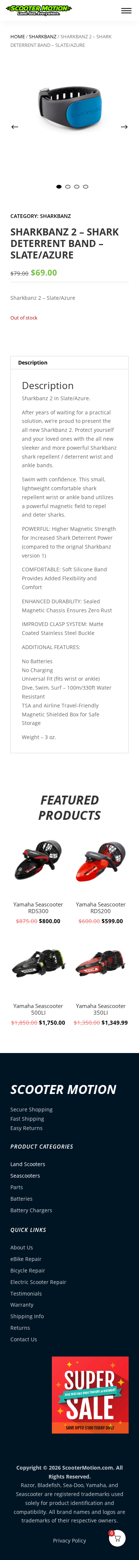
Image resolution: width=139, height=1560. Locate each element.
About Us (21, 1247)
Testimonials (26, 1293)
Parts (16, 1187)
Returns (20, 1327)
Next (117, 127)
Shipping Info (27, 1316)
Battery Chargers (31, 1210)
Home (17, 36)
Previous (21, 127)
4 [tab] (85, 187)
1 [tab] (59, 187)
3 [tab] (76, 187)
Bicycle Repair (27, 1270)
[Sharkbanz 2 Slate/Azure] (69, 106)
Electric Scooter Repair (38, 1281)
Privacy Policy (69, 1540)
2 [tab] (67, 187)
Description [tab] (32, 362)
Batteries (21, 1198)
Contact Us (23, 1339)
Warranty (21, 1304)
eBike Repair (26, 1258)
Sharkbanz (42, 36)
